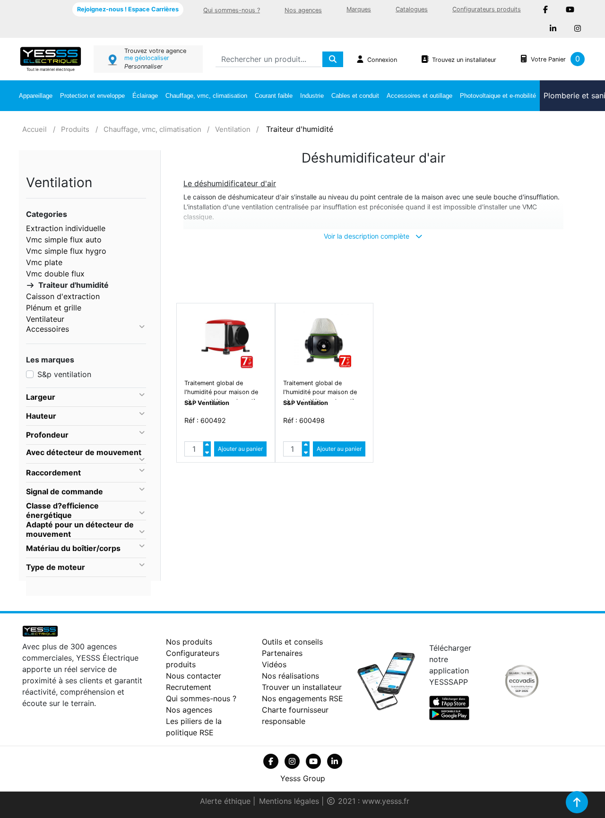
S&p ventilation (64, 374)
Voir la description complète (367, 236)
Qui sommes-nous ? (231, 10)
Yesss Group (302, 778)
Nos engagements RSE (302, 698)
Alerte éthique (226, 801)
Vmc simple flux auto (64, 239)
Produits (75, 129)
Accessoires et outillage (419, 95)
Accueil (34, 129)
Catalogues (412, 9)
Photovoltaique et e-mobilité (498, 95)
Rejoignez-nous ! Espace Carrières (128, 9)
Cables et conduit (355, 95)
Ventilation (233, 129)
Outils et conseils (292, 641)
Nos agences (303, 10)
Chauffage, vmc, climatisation (206, 95)
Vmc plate (44, 262)
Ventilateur (45, 319)
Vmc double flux (55, 273)
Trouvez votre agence (155, 50)
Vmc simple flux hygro (66, 251)
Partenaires (282, 653)
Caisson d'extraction (63, 296)
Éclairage (145, 95)
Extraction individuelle (65, 228)
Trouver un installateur (302, 687)
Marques (358, 9)
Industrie (312, 95)
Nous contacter (193, 675)
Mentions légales (290, 801)
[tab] (86, 397)
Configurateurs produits (486, 9)
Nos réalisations (290, 675)
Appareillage (35, 95)
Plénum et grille (53, 307)
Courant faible (274, 95)
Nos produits (189, 641)
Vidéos (274, 664)
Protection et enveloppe (92, 95)
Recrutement (188, 687)
